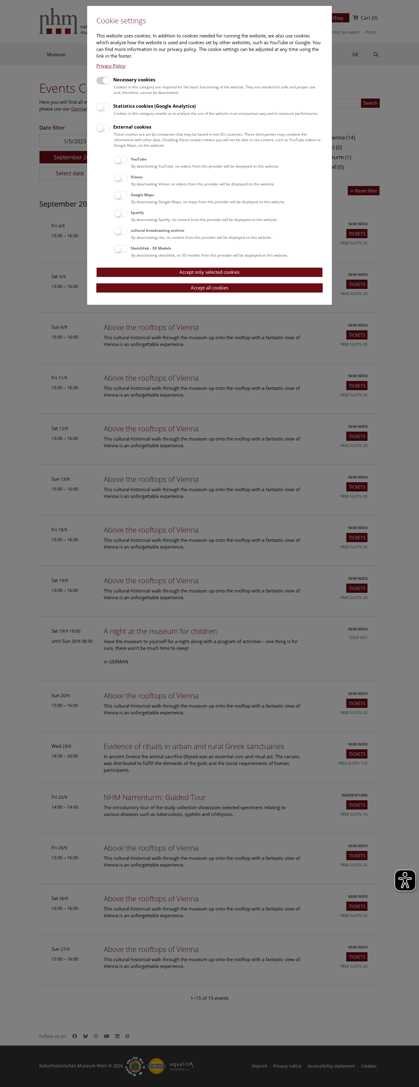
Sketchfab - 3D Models (151, 248)
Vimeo (136, 177)
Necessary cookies (134, 79)
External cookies (132, 127)
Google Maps (142, 194)
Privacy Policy (110, 66)
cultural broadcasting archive (157, 230)
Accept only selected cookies (209, 272)
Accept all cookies (209, 288)
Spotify (137, 212)
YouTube (139, 159)
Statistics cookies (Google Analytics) (154, 106)
